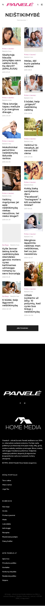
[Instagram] (24, 403)
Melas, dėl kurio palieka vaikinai (32, 63)
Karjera (5, 580)
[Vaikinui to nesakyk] (33, 127)
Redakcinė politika (9, 576)
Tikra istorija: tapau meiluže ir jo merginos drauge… (11, 108)
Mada (4, 519)
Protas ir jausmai (8, 515)
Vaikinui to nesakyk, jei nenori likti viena (31, 149)
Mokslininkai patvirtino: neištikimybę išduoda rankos (10, 153)
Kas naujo (6, 507)
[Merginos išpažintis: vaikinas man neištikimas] (33, 222)
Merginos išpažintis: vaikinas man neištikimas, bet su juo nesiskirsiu (32, 247)
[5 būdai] (33, 83)
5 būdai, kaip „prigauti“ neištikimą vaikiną (32, 105)
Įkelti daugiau (22, 328)
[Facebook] (20, 403)
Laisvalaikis (6, 524)
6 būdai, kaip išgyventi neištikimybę (10, 303)
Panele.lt (5, 440)
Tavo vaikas (6, 480)
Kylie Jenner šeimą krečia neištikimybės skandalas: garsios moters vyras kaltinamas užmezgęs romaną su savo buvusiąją (11, 261)
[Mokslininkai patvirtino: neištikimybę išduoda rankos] (11, 129)
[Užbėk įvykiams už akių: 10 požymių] (33, 274)
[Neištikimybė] (11, 178)
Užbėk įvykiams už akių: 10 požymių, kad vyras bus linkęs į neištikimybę (32, 303)
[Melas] (33, 39)
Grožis (4, 511)
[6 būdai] (11, 287)
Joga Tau (5, 489)
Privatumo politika (9, 563)
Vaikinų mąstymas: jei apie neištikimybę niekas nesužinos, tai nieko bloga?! (10, 207)
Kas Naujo (5, 245)
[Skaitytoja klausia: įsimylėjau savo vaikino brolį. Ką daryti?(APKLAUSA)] (11, 36)
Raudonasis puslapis (10, 537)
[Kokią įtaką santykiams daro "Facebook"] (33, 170)
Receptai (5, 532)
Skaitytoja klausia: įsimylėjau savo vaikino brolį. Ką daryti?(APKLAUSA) (11, 61)
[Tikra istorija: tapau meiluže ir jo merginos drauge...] (11, 85)
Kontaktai (5, 567)
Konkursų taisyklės (9, 571)
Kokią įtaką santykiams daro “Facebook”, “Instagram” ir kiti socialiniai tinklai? (32, 196)
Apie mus (5, 559)
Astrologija (6, 528)
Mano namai (7, 485)
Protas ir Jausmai (8, 48)
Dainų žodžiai (7, 541)
